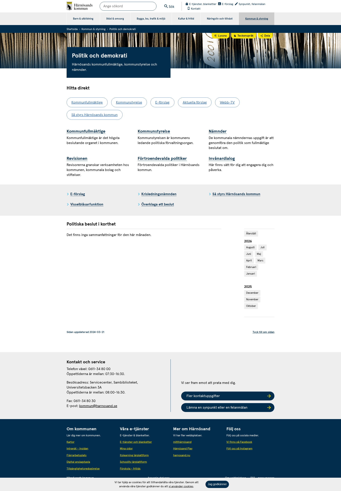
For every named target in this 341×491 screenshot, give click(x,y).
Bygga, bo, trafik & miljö (151, 18)
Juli (262, 247)
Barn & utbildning (83, 18)
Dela (267, 35)
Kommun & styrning (256, 18)
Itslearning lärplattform (134, 455)
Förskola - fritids (130, 468)
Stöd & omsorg (115, 18)
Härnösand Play (182, 448)
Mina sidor (126, 448)
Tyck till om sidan (263, 332)
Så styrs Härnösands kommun (94, 115)
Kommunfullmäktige (87, 102)
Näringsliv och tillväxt (219, 18)
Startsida (72, 29)
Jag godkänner (217, 484)
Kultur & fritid (186, 18)
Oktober (251, 306)
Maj (259, 254)
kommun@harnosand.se (98, 406)
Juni (248, 254)
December (252, 293)
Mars (260, 260)
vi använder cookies (181, 486)
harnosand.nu (197, 455)
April (249, 260)
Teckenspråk (245, 35)
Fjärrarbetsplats (76, 455)
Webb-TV (227, 102)
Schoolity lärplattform (133, 461)
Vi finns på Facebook (239, 442)
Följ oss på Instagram (239, 448)
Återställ (251, 233)
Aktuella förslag (195, 102)
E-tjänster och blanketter (136, 442)
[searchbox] (128, 6)
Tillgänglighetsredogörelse (83, 468)
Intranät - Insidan (77, 448)
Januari (250, 273)
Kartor (70, 442)
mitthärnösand (197, 441)
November (252, 299)
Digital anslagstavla (78, 461)
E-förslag (162, 102)
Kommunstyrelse (129, 102)
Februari (251, 267)
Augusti (250, 247)
